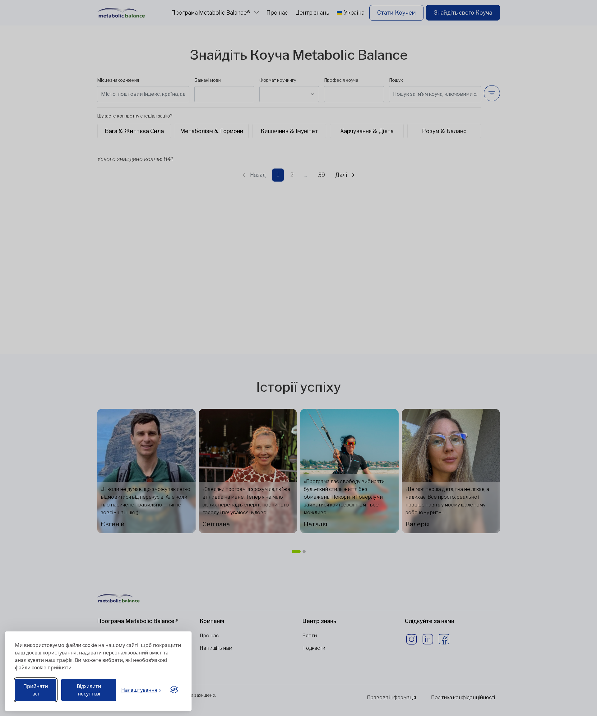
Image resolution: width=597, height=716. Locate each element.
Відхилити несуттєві (89, 689)
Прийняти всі (35, 689)
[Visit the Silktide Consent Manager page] (174, 689)
